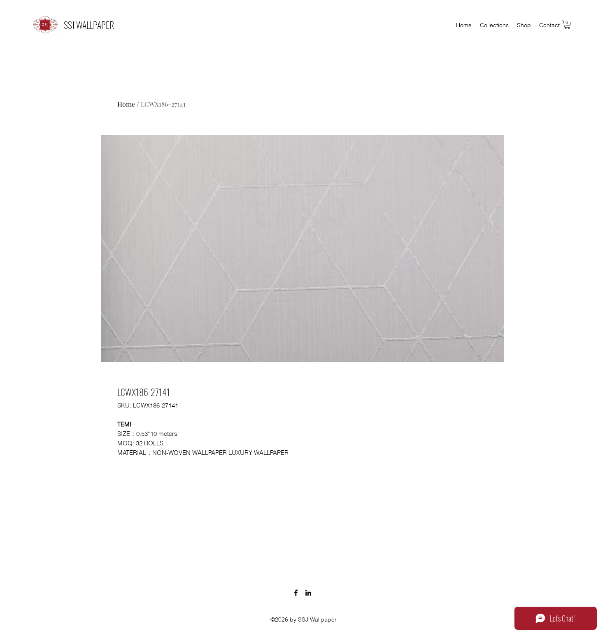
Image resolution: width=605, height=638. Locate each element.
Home (126, 104)
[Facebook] (296, 593)
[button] (567, 25)
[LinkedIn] (308, 593)
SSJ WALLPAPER (89, 24)
